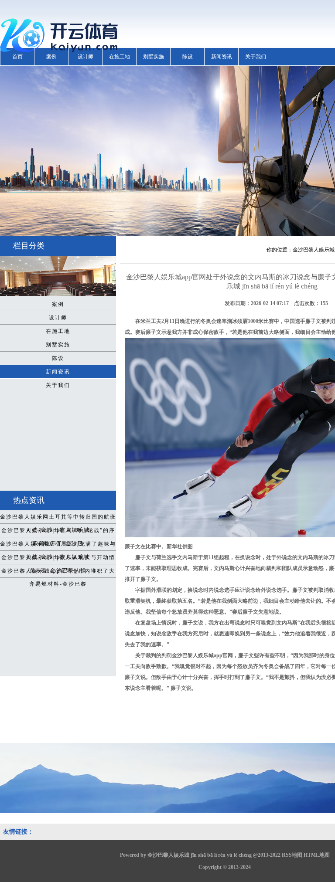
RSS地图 (292, 855)
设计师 (85, 57)
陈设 (187, 57)
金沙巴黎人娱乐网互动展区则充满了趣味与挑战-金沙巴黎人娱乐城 (58, 545)
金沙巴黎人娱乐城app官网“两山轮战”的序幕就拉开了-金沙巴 (58, 532)
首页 (17, 57)
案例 (51, 57)
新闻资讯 (221, 57)
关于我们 (255, 57)
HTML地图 (317, 855)
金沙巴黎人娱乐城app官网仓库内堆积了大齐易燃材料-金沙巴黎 (58, 572)
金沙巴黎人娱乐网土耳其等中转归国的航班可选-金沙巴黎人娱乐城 (58, 518)
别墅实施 (153, 57)
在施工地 (119, 57)
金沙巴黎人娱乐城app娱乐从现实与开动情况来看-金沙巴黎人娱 (58, 559)
